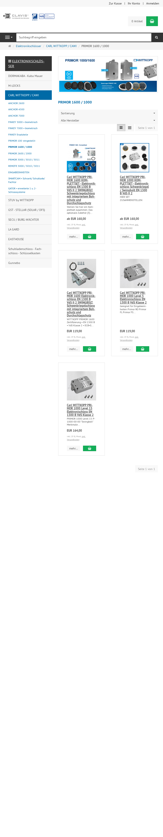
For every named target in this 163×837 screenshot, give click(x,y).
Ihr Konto (134, 3)
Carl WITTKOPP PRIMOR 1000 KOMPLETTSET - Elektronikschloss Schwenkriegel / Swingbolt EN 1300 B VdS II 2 (134, 185)
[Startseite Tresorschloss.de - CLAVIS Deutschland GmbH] (28, 16)
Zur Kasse (115, 3)
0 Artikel (137, 21)
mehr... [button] (73, 237)
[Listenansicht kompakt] (129, 127)
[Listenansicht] (121, 127)
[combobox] (108, 113)
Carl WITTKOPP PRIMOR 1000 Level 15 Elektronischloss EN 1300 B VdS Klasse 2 (80, 410)
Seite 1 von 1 (146, 128)
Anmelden (152, 3)
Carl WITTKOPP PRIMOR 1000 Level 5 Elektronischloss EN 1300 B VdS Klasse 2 (133, 297)
